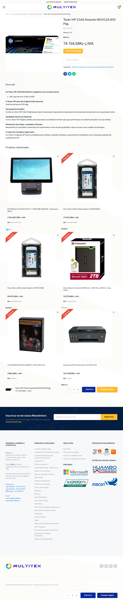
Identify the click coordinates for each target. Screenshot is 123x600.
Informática (110, 67)
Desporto (37, 491)
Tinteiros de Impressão (42, 484)
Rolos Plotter (38, 477)
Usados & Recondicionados (43, 539)
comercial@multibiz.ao (13, 498)
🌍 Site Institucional (70, 2)
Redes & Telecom (40, 517)
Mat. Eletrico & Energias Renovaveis (46, 507)
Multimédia (38, 514)
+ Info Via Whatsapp (73, 51)
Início (7, 14)
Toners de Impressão (35, 14)
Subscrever (109, 417)
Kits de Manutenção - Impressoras (46, 468)
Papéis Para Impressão (42, 471)
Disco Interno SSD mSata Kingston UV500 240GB (25, 288)
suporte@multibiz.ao (13, 500)
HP (70, 32)
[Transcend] (65, 307)
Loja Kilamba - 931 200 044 (15, 489)
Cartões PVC (38, 461)
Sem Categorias (39, 527)
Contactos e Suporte (54, 2)
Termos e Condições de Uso (72, 455)
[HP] (65, 384)
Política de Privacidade (71, 452)
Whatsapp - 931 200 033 (14, 491)
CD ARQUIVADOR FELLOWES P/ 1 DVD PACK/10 (26, 365)
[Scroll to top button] (119, 590)
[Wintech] (9, 229)
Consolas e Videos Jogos (42, 449)
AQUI (12, 464)
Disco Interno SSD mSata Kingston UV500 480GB (81, 209)
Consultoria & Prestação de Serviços (46, 452)
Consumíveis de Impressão (19, 14)
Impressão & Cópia (40, 500)
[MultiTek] (61, 7)
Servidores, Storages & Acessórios (46, 530)
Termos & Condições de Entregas (74, 459)
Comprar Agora (107, 595)
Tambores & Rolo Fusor (42, 481)
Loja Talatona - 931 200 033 (15, 487)
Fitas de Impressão (40, 464)
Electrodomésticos (40, 497)
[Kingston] (65, 228)
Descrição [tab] (10, 84)
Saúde (36, 520)
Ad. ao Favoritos (73, 60)
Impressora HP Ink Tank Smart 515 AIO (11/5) (80, 365)
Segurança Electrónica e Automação (46, 523)
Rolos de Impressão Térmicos (44, 474)
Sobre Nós (66, 449)
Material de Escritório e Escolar (45, 510)
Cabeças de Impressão (42, 458)
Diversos (37, 494)
